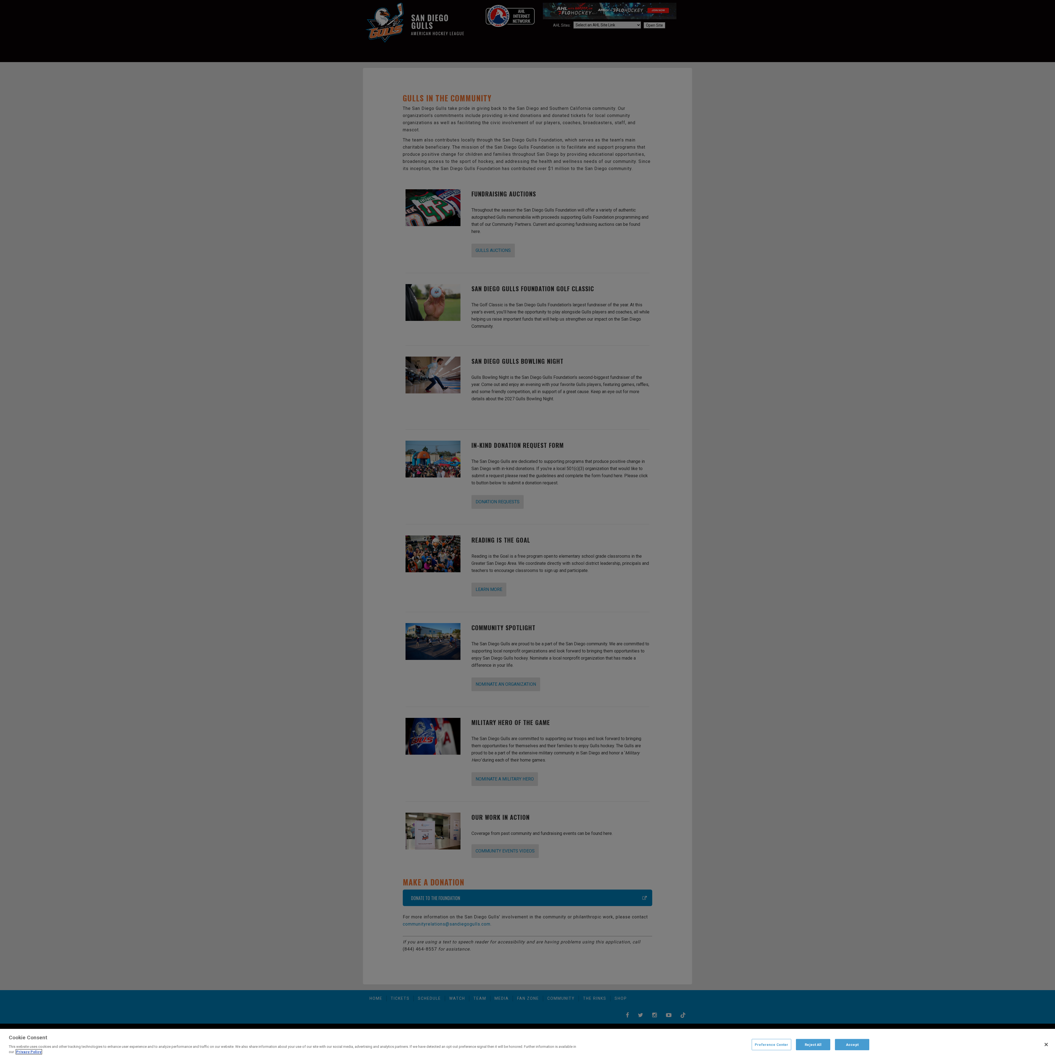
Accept (852, 1044)
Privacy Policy (28, 1052)
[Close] (1046, 1044)
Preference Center (771, 1044)
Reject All (813, 1044)
